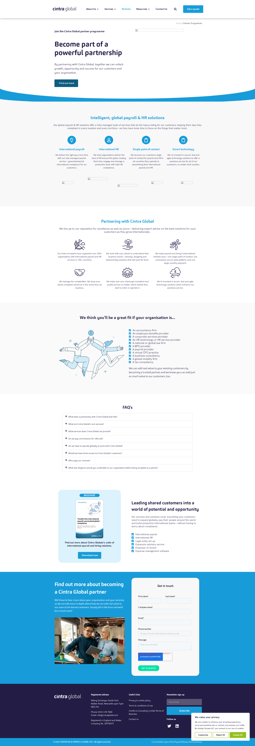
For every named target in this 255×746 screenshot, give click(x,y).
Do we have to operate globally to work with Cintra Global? (95, 446)
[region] (220, 727)
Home (178, 23)
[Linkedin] (177, 726)
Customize (203, 735)
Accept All (238, 735)
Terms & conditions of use (141, 705)
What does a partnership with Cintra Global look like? (92, 417)
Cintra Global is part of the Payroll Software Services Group (177, 742)
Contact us (134, 719)
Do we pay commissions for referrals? (85, 438)
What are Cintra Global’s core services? (86, 424)
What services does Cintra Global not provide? (89, 431)
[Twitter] (169, 726)
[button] (175, 9)
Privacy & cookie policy (139, 700)
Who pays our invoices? (79, 460)
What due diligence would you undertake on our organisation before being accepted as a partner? (113, 468)
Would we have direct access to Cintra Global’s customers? (95, 453)
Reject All (220, 735)
